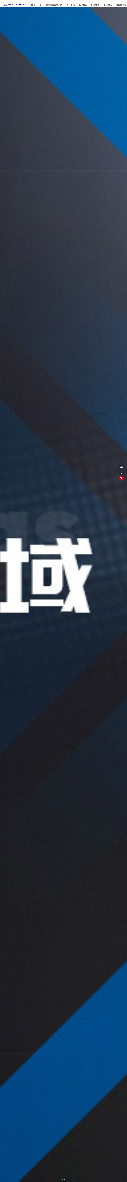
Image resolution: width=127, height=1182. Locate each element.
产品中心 (70, 5)
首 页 (33, 5)
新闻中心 (108, 5)
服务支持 (95, 5)
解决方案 (83, 5)
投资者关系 (121, 5)
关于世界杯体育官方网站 (51, 5)
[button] (62, 1179)
